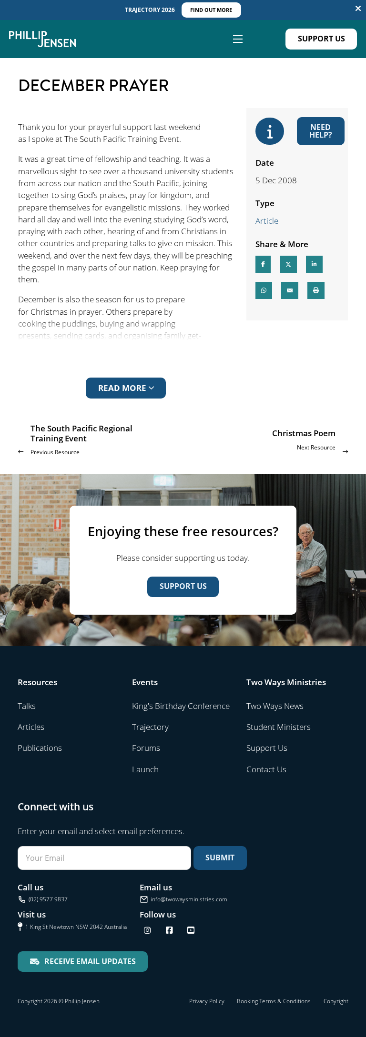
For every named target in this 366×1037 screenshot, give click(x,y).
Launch (145, 769)
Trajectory (150, 726)
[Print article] (316, 290)
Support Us (321, 38)
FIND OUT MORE (211, 9)
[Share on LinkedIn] (314, 264)
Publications (40, 747)
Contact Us (266, 769)
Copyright (336, 1001)
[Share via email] (289, 290)
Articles (31, 726)
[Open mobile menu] (238, 39)
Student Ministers (278, 726)
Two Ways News (275, 705)
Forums (146, 747)
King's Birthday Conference (181, 705)
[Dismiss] (358, 9)
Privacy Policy (206, 1001)
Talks (27, 705)
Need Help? (320, 131)
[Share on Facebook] (263, 264)
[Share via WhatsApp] (263, 290)
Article (266, 220)
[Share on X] (288, 264)
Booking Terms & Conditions (274, 1001)
